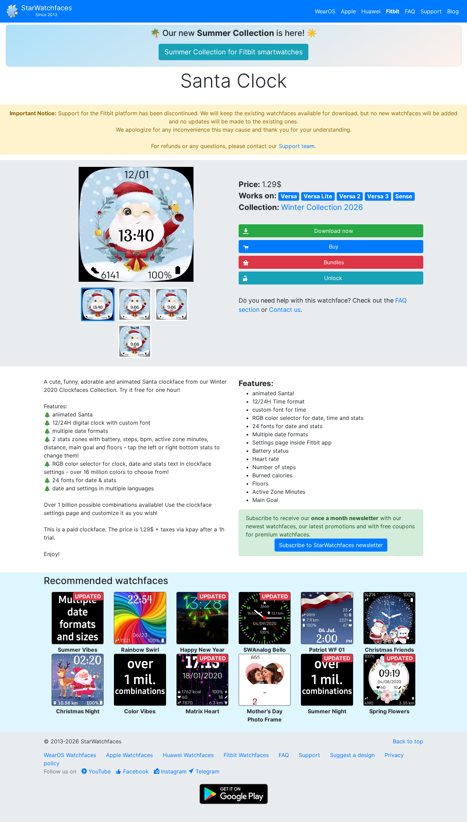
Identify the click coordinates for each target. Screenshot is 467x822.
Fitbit (392, 11)
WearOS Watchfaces (71, 755)
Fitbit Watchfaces (246, 755)
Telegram (206, 771)
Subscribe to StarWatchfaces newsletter (331, 545)
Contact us (285, 309)
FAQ (410, 11)
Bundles (334, 262)
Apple (348, 11)
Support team (297, 146)
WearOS (325, 11)
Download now (333, 230)
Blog (453, 11)
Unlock (333, 278)
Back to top (408, 741)
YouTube (99, 771)
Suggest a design (352, 755)
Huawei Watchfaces (188, 755)
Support (431, 11)
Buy (333, 246)
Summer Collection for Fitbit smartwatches (233, 52)
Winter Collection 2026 (322, 207)
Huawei (371, 11)
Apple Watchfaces (130, 755)
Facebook (135, 771)
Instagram (173, 771)
